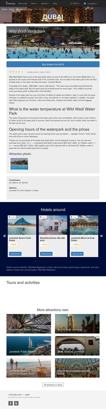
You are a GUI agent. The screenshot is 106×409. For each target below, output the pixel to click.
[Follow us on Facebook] (10, 403)
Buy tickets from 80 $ (53, 64)
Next (101, 236)
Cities (33, 3)
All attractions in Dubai (53, 384)
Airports (44, 3)
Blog (55, 3)
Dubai (11, 9)
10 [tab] (70, 261)
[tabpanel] (21, 235)
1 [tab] (35, 261)
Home (4, 9)
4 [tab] (47, 261)
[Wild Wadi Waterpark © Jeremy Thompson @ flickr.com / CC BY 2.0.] (19, 163)
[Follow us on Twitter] (16, 403)
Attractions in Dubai (24, 9)
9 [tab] (66, 261)
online (28, 143)
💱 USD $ (74, 3)
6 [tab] (55, 261)
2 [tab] (39, 261)
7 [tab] (59, 261)
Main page (22, 3)
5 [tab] (51, 261)
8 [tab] (62, 261)
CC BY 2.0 (93, 56)
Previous (4, 236)
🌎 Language (90, 3)
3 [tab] (43, 261)
